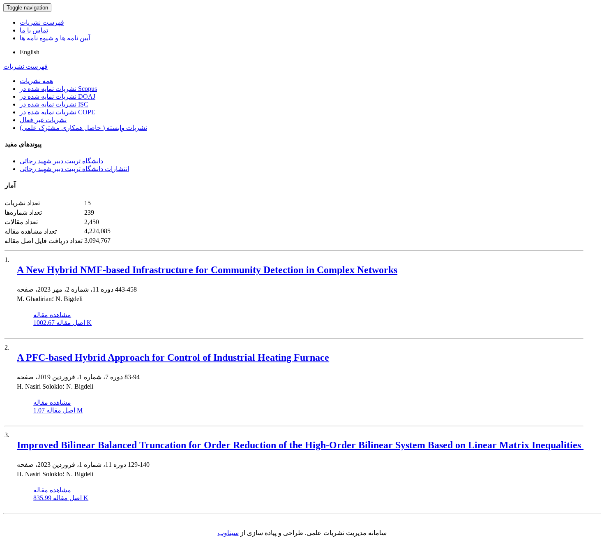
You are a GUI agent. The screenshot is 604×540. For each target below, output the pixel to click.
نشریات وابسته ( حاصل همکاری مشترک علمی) (83, 127)
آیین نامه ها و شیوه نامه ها (55, 38)
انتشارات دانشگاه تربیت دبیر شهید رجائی (74, 168)
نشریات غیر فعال (43, 119)
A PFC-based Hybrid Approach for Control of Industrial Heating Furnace (173, 357)
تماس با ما (34, 30)
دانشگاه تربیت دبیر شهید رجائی (61, 161)
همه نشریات (36, 80)
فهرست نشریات (42, 22)
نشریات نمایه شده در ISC (54, 104)
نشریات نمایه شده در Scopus (58, 88)
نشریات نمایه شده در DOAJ (57, 96)
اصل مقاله (62, 322)
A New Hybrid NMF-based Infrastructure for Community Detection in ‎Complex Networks (207, 269)
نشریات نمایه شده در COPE (57, 112)
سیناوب (228, 532)
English (29, 52)
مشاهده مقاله (52, 314)
